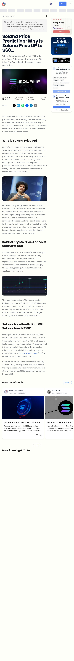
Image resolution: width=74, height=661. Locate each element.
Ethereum (63, 77)
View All (67, 382)
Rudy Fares (56, 390)
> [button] (40, 444)
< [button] (33, 444)
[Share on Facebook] (27, 105)
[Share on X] (14, 105)
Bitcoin (56, 77)
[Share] (40, 435)
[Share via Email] (35, 105)
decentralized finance (28, 353)
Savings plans (64, 83)
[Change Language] (52, 4)
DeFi (62, 80)
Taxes (55, 88)
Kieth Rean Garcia (16, 390)
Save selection (61, 91)
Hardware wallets (59, 85)
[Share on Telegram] (18, 105)
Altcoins (56, 80)
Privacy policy (64, 110)
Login (63, 4)
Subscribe (60, 107)
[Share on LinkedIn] (31, 105)
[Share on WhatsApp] (22, 105)
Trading (56, 83)
